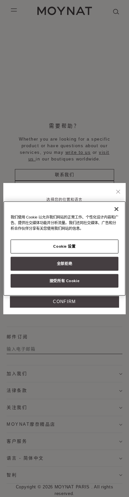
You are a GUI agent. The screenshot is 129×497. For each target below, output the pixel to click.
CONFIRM (64, 301)
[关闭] (118, 192)
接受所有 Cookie (64, 280)
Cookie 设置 (64, 246)
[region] (64, 248)
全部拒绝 (64, 263)
